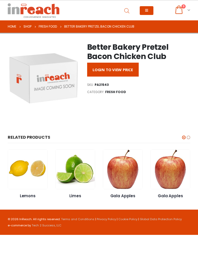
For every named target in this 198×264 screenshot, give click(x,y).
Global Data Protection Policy (161, 219)
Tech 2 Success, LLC (46, 225)
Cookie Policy (127, 219)
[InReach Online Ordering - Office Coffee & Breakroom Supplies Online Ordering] (33, 10)
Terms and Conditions (77, 219)
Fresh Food (115, 92)
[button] (184, 137)
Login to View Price (113, 69)
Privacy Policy (106, 219)
